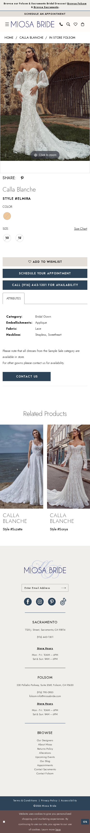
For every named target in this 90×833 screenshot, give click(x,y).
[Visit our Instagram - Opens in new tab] (40, 601)
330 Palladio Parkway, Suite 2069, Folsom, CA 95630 (45, 685)
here (57, 829)
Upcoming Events (45, 757)
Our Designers (45, 740)
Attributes (13, 298)
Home (9, 37)
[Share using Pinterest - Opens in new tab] (22, 178)
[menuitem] (7, 24)
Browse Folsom (76, 3)
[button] (7, 24)
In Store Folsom (62, 37)
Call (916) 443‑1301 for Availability (45, 285)
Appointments (45, 765)
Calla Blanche (31, 37)
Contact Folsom (45, 773)
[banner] (32, 24)
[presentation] (32, 467)
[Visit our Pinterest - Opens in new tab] (52, 601)
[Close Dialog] (4, 821)
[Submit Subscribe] (63, 588)
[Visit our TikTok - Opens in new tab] (63, 601)
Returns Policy (45, 749)
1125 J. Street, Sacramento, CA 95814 (45, 630)
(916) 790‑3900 (45, 692)
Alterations (45, 753)
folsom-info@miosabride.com (45, 696)
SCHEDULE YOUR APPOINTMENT (45, 273)
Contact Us (27, 376)
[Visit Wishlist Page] (75, 24)
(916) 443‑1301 (45, 637)
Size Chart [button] (80, 228)
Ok (85, 821)
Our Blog (45, 761)
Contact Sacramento (45, 769)
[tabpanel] (45, 102)
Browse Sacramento (46, 7)
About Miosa (45, 744)
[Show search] (68, 24)
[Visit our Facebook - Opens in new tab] (28, 601)
